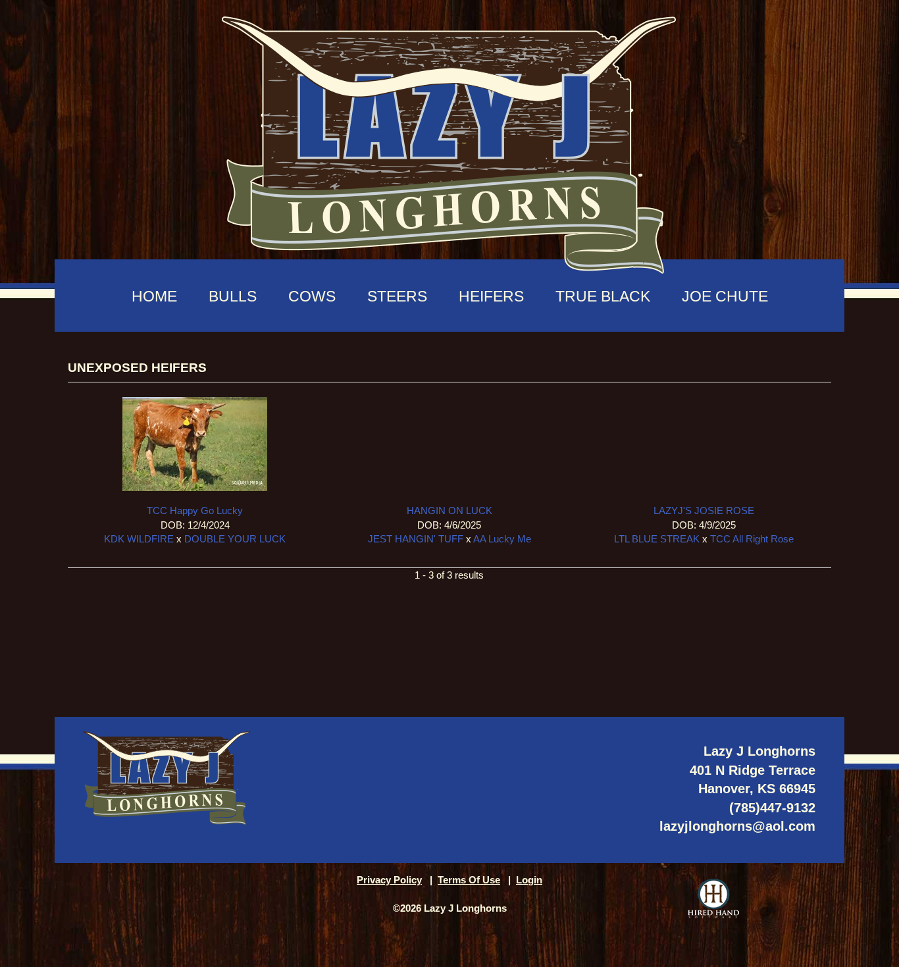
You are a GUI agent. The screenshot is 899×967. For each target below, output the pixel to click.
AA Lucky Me (502, 538)
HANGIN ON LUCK (449, 510)
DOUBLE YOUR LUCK (235, 538)
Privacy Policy (389, 879)
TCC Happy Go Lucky (195, 510)
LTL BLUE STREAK (657, 538)
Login (529, 879)
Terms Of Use (469, 879)
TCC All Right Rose (752, 538)
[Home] (449, 138)
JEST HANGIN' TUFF (415, 538)
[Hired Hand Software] (713, 898)
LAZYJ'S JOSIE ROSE (704, 510)
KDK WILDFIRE (139, 538)
